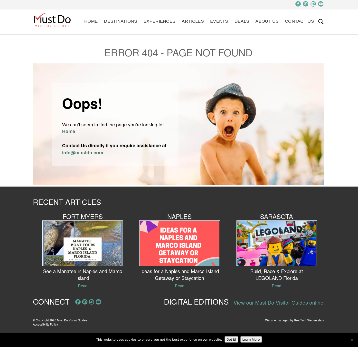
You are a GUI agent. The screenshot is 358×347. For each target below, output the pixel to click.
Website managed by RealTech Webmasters (294, 320)
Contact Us (299, 21)
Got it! (231, 339)
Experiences (159, 21)
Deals (242, 21)
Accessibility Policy (45, 324)
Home (91, 21)
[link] (321, 22)
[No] (351, 339)
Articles (193, 21)
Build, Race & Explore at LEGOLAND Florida (276, 274)
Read (82, 285)
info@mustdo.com (82, 152)
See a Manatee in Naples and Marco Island (82, 274)
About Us (266, 21)
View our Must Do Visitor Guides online (278, 302)
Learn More (251, 339)
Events (219, 21)
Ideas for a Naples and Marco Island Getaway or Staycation (179, 274)
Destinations (120, 21)
